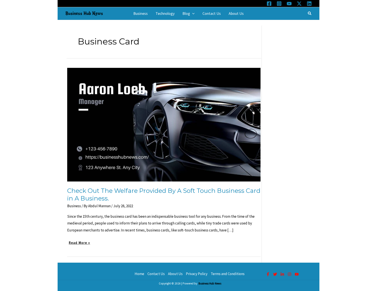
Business (74, 206)
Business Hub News (84, 13)
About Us (175, 273)
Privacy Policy (196, 273)
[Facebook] (269, 3)
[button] (192, 13)
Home (139, 273)
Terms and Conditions (228, 273)
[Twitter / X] (299, 3)
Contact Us (156, 273)
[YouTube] (289, 3)
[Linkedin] (309, 3)
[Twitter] (275, 274)
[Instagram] (279, 3)
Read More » (79, 243)
